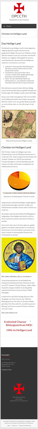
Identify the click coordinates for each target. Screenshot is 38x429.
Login (8, 425)
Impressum (15, 425)
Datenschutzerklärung (25, 425)
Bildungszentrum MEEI (19, 325)
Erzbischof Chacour (15, 321)
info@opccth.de (6, 369)
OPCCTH (19, 16)
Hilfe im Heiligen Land (19, 330)
